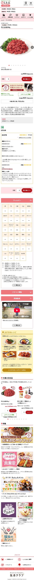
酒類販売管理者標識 (29, 568)
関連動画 (19, 299)
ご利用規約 (3, 568)
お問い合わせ (10, 568)
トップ (2, 20)
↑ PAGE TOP (17, 554)
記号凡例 (3, 130)
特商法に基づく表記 (18, 568)
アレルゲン (19, 201)
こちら (12, 95)
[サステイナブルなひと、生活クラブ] (17, 576)
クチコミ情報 (19, 292)
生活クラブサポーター (7, 146)
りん (3, 167)
